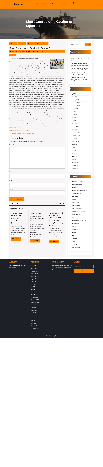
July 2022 (74, 147)
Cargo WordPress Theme (46, 335)
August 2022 (75, 144)
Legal (73, 217)
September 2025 (76, 105)
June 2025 (74, 114)
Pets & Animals (75, 223)
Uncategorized (75, 244)
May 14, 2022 (16, 218)
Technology (22, 43)
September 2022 (76, 141)
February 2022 (75, 162)
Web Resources (76, 247)
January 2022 (75, 165)
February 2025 (75, 126)
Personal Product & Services (79, 220)
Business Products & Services (79, 190)
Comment (11, 144)
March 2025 (75, 123)
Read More (16, 239)
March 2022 (75, 159)
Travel (73, 241)
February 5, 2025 (36, 216)
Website (11, 189)
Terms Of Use (61, 3)
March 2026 (75, 97)
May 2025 (74, 117)
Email (11, 180)
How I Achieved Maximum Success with (56, 215)
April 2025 (74, 120)
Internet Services (76, 214)
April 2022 (74, 156)
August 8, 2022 (54, 220)
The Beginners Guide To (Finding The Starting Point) (22, 133)
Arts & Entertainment (77, 184)
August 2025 (75, 108)
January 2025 (75, 129)
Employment (75, 196)
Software (74, 232)
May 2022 (74, 153)
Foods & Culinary (76, 202)
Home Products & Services (78, 211)
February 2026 (75, 100)
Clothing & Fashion (76, 193)
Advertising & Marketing (77, 181)
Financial (74, 199)
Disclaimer (36, 3)
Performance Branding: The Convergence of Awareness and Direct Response (79, 79)
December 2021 (76, 168)
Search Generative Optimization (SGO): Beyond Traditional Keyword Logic (80, 58)
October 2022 (75, 138)
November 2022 (76, 135)
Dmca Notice (44, 3)
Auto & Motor (75, 187)
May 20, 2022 (15, 51)
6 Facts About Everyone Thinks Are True (19, 130)
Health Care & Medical (77, 208)
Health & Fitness (76, 205)
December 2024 (76, 132)
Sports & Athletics (76, 235)
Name (11, 171)
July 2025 (74, 111)
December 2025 (76, 103)
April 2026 (74, 94)
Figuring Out (35, 213)
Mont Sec (19, 4)
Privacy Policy (52, 3)
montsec (24, 51)
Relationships (75, 229)
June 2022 (74, 150)
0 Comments (21, 220)
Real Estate (74, 226)
